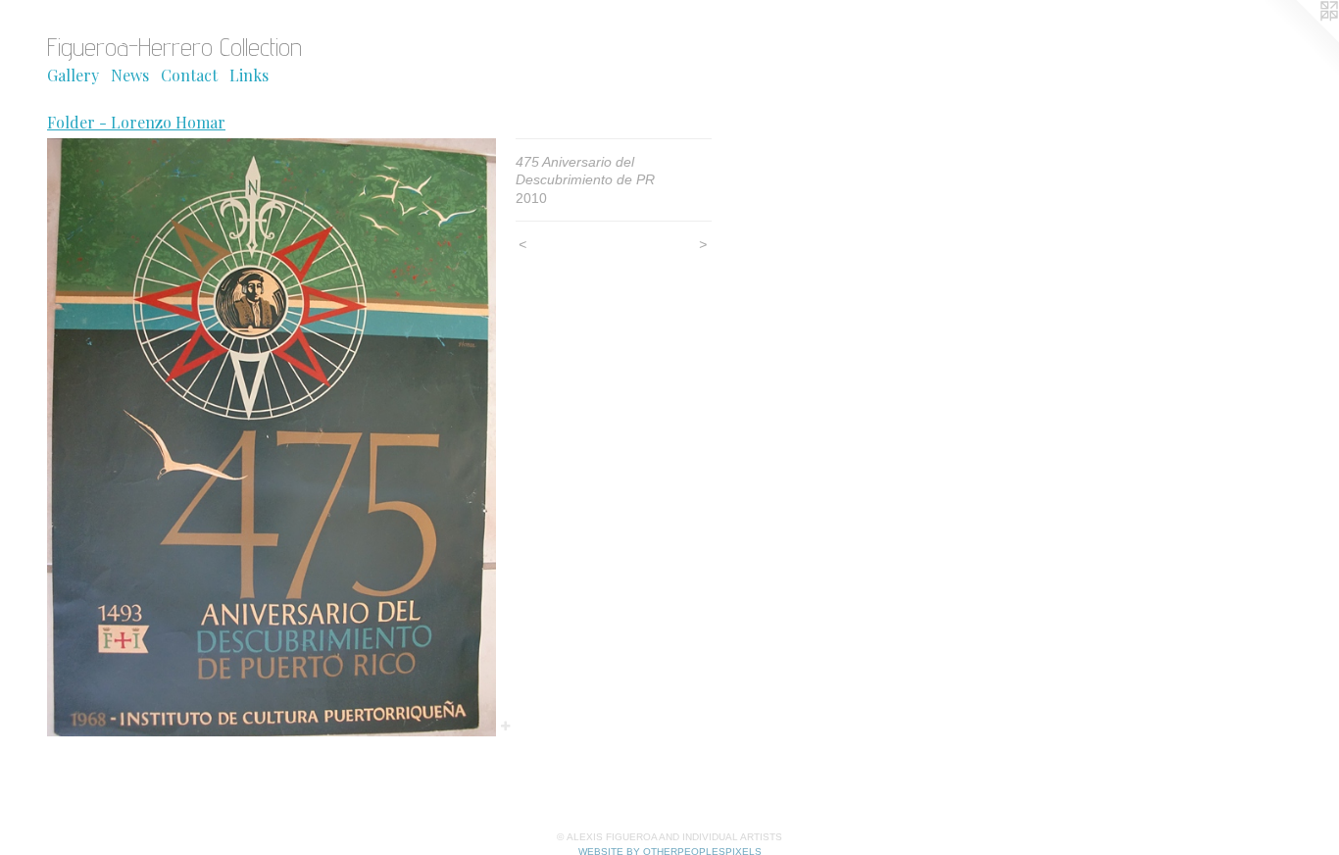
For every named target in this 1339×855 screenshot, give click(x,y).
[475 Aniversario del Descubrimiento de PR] (271, 437)
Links (249, 75)
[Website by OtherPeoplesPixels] (1300, 39)
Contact (189, 75)
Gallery (73, 75)
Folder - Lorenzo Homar (136, 122)
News (130, 75)
